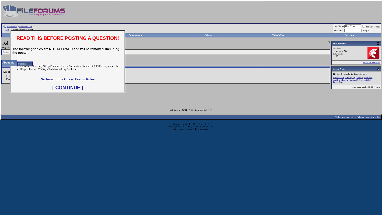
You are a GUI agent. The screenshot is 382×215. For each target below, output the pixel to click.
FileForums (12, 26)
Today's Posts (278, 35)
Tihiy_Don (338, 82)
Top (378, 117)
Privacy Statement (366, 117)
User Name (339, 26)
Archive (351, 117)
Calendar (209, 35)
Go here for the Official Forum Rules (68, 79)
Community (134, 35)
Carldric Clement (340, 80)
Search (348, 35)
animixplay (350, 77)
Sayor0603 (355, 80)
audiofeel (368, 77)
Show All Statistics (371, 62)
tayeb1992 (366, 80)
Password (338, 30)
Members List (25, 26)
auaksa (360, 77)
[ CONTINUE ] (67, 87)
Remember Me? (372, 26)
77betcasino (338, 77)
